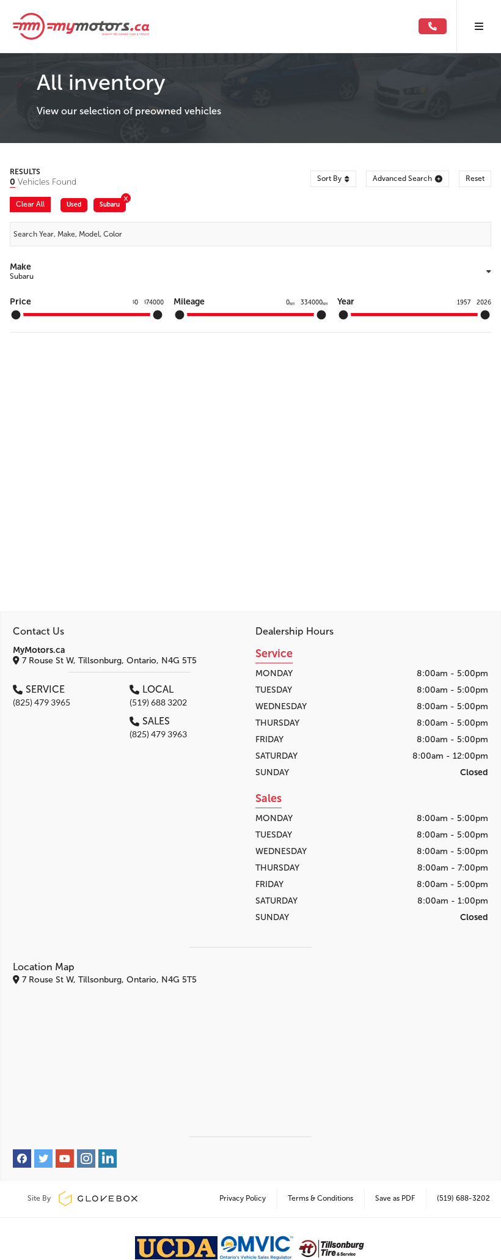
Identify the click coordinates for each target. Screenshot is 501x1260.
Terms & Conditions (320, 1198)
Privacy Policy (242, 1198)
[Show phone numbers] (433, 26)
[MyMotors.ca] (214, 26)
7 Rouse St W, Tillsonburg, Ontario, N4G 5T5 (108, 660)
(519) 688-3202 (463, 1198)
